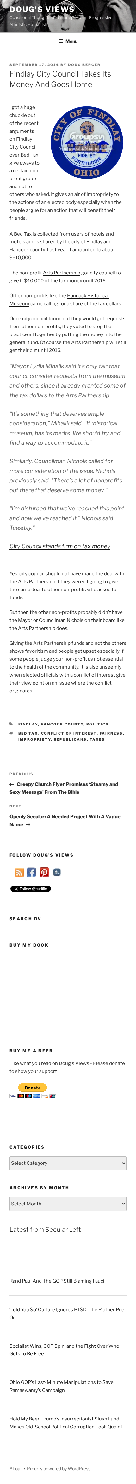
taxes (97, 739)
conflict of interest (69, 733)
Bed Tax (28, 733)
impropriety (34, 739)
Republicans (70, 739)
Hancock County (62, 724)
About (15, 1468)
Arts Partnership (61, 273)
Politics (97, 724)
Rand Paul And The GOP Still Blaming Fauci (56, 1281)
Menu (71, 41)
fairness (111, 733)
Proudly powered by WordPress (58, 1468)
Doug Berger (84, 65)
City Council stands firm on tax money (59, 546)
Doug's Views (42, 9)
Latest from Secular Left (45, 1229)
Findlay (28, 724)
